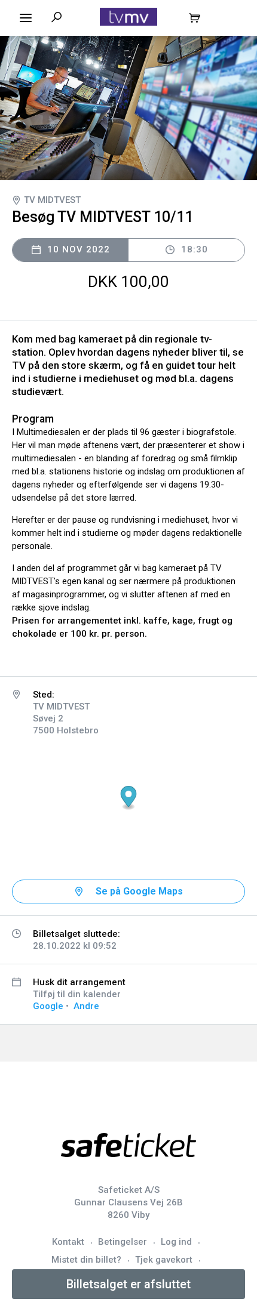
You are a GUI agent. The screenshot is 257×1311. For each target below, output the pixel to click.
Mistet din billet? (86, 1259)
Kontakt (68, 1241)
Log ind (176, 1241)
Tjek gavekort (163, 1259)
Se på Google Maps (139, 891)
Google (48, 1006)
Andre (86, 1006)
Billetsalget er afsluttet (128, 1284)
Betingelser (122, 1241)
